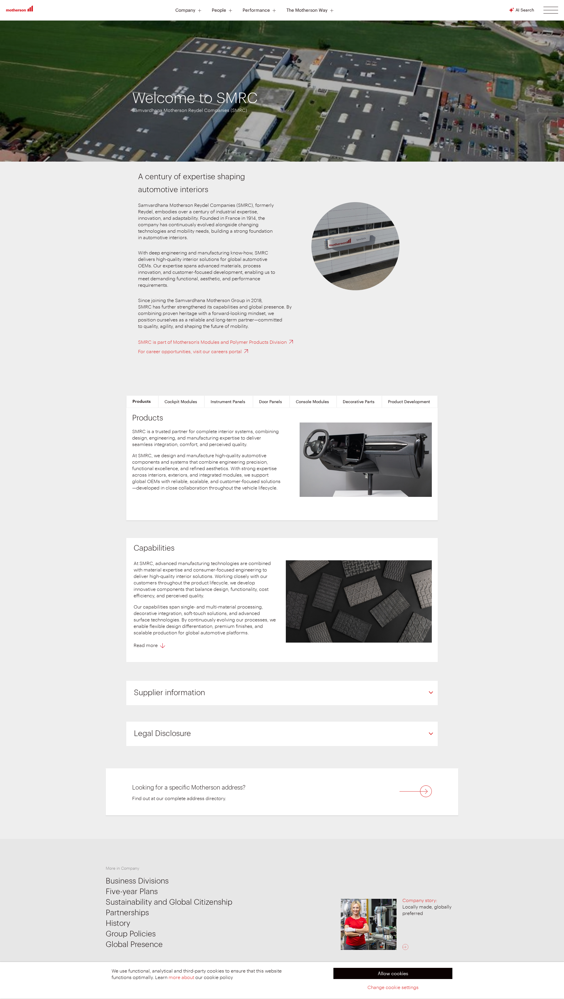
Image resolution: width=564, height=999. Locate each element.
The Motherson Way (307, 10)
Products (141, 402)
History (118, 923)
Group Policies (131, 934)
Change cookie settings (393, 987)
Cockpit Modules (180, 401)
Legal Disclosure (162, 733)
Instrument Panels (228, 401)
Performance (256, 10)
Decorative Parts (359, 401)
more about (181, 977)
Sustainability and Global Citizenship (169, 902)
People (219, 10)
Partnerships (127, 913)
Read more (146, 645)
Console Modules (312, 401)
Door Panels (270, 401)
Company (185, 10)
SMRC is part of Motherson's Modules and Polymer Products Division (212, 342)
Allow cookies (393, 973)
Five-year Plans (132, 892)
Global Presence (134, 944)
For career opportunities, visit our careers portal (190, 351)
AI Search (525, 9)
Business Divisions (137, 881)
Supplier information (169, 693)
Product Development (409, 401)
